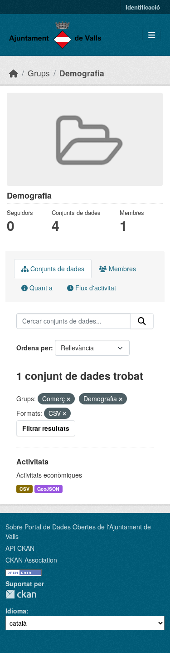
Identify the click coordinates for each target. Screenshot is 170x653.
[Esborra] (68, 399)
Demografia (81, 73)
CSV (24, 488)
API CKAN (19, 548)
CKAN (20, 594)
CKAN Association (31, 559)
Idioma (15, 610)
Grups (39, 73)
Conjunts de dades (56, 268)
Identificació (143, 7)
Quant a (40, 287)
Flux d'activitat (94, 287)
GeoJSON (48, 488)
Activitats (32, 461)
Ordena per (33, 347)
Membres (121, 268)
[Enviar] (142, 321)
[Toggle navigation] (151, 35)
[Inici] (13, 73)
